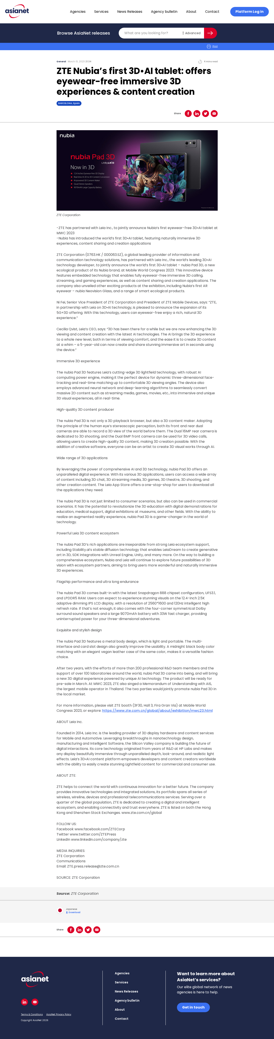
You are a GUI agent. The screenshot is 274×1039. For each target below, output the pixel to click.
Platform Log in (249, 11)
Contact (212, 11)
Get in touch (193, 1007)
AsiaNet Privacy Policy (58, 1014)
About (191, 11)
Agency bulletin (164, 11)
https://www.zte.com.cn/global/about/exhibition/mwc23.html (157, 710)
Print (215, 46)
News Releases (129, 11)
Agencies (78, 11)
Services (101, 11)
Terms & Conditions (32, 1014)
